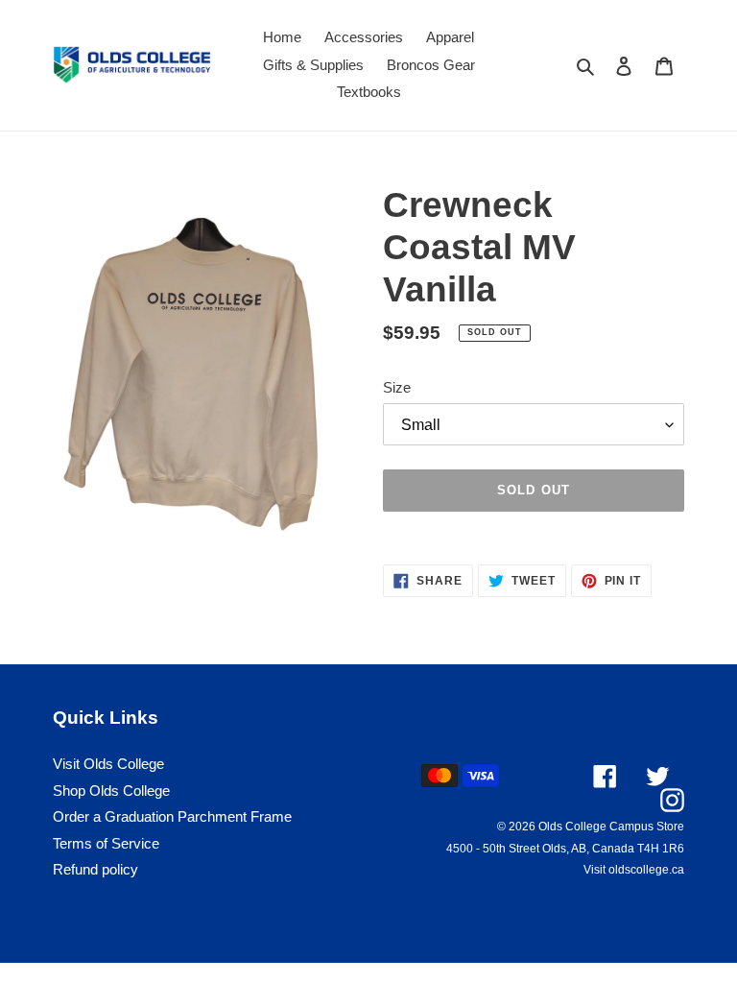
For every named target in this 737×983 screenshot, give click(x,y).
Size (397, 387)
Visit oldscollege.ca (633, 869)
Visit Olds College (108, 763)
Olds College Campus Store (611, 826)
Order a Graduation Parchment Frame (172, 816)
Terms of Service (106, 843)
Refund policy (95, 869)
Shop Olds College (111, 790)
